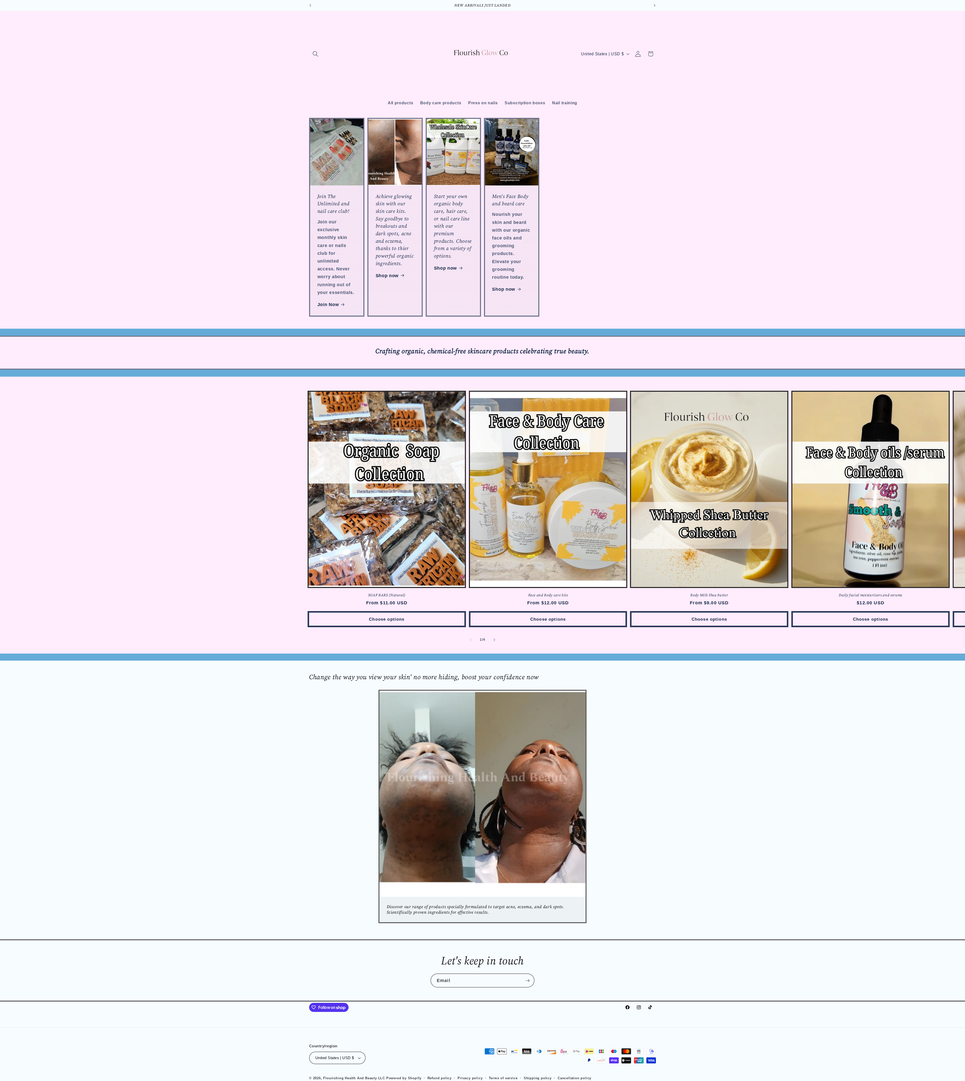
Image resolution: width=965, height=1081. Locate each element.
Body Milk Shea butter (709, 595)
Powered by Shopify (403, 1078)
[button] (315, 53)
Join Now (328, 304)
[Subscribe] (527, 980)
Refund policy (439, 1078)
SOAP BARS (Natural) (387, 595)
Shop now (387, 275)
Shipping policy (538, 1078)
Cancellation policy (574, 1078)
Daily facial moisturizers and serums (870, 595)
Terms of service (503, 1078)
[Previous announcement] (310, 5)
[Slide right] (494, 640)
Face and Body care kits (548, 595)
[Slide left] (470, 640)
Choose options (386, 619)
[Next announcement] (654, 5)
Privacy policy (470, 1078)
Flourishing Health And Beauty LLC (354, 1078)
